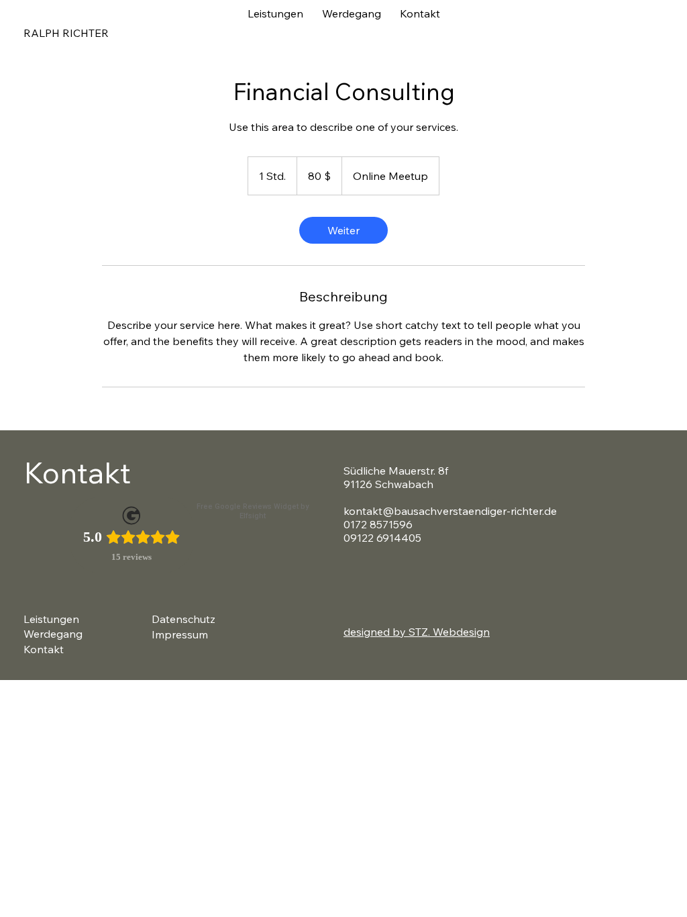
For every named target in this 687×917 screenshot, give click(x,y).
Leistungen (51, 619)
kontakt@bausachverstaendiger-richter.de (450, 511)
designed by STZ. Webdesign (417, 631)
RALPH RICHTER (66, 33)
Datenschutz (183, 619)
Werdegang (53, 633)
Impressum (180, 634)
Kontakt (43, 649)
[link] (343, 230)
